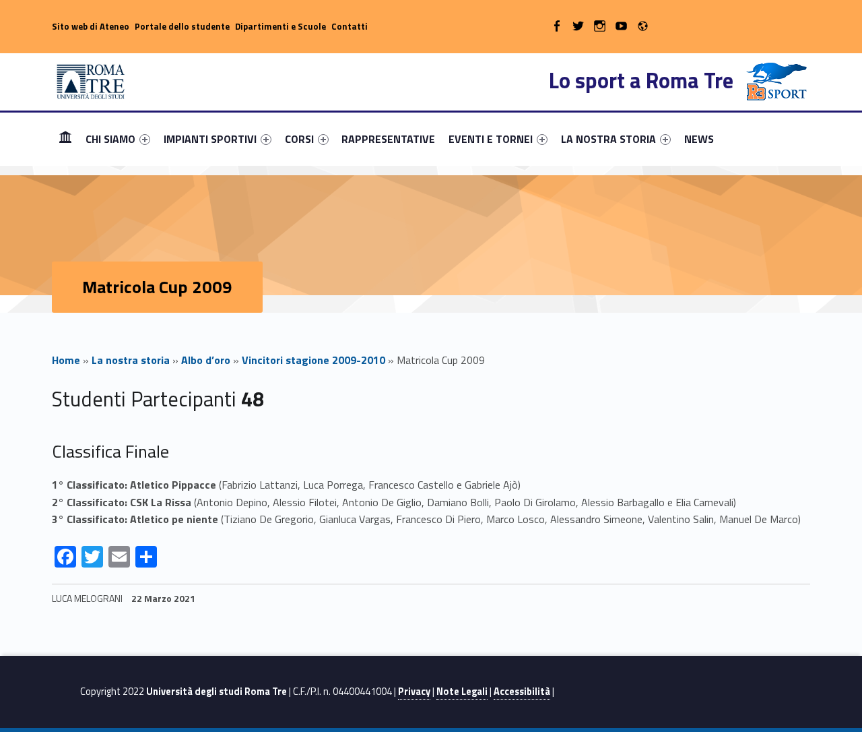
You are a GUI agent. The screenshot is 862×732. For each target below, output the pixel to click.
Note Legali (462, 691)
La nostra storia (131, 360)
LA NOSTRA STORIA (608, 139)
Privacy (414, 691)
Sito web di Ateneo (90, 26)
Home (65, 138)
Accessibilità (522, 691)
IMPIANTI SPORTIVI (210, 139)
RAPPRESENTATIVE (388, 139)
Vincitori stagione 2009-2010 (313, 360)
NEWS (699, 139)
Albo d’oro (205, 360)
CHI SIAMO (110, 139)
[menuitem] (65, 139)
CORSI (299, 139)
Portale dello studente (182, 26)
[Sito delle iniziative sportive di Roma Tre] (91, 80)
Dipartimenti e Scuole (280, 26)
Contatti (349, 26)
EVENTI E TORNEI (491, 139)
